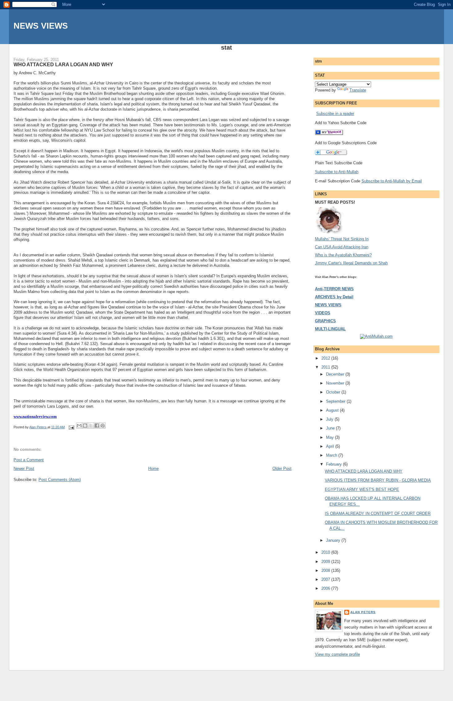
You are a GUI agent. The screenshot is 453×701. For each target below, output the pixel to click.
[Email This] (79, 425)
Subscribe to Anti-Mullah (336, 171)
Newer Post (24, 468)
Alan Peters (363, 612)
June (331, 428)
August (333, 410)
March (332, 455)
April (330, 446)
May (330, 437)
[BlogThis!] (85, 425)
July (330, 419)
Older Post (282, 468)
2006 (326, 588)
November (335, 383)
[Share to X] (91, 425)
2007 (326, 579)
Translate (357, 90)
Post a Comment (29, 460)
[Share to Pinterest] (103, 425)
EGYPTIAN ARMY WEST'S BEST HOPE (362, 489)
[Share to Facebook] (97, 425)
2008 (326, 570)
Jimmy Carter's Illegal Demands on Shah (351, 263)
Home (153, 468)
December (335, 374)
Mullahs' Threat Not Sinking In (342, 239)
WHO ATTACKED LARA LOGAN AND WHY (363, 471)
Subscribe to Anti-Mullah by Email (391, 181)
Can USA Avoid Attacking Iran (341, 247)
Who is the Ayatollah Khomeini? (343, 255)
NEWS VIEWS (41, 26)
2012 (326, 358)
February (334, 464)
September (336, 401)
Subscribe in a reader (335, 113)
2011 (326, 367)
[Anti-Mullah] (329, 133)
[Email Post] (71, 427)
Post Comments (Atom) (60, 479)
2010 (326, 552)
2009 (326, 561)
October (333, 392)
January (333, 540)
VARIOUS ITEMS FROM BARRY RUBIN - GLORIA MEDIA (378, 480)
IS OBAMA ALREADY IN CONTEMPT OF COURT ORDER (378, 513)
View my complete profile (337, 654)
